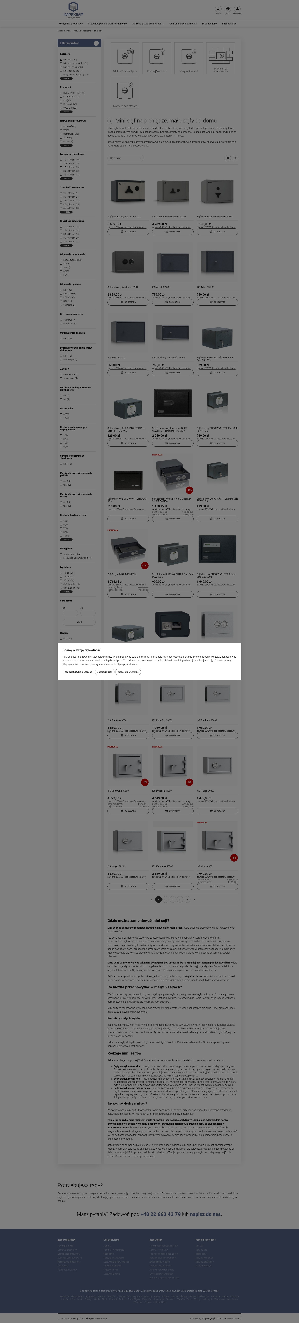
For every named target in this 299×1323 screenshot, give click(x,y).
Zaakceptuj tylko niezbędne (78, 672)
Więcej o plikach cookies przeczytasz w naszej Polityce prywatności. (100, 664)
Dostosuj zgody (104, 672)
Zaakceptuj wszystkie (128, 672)
